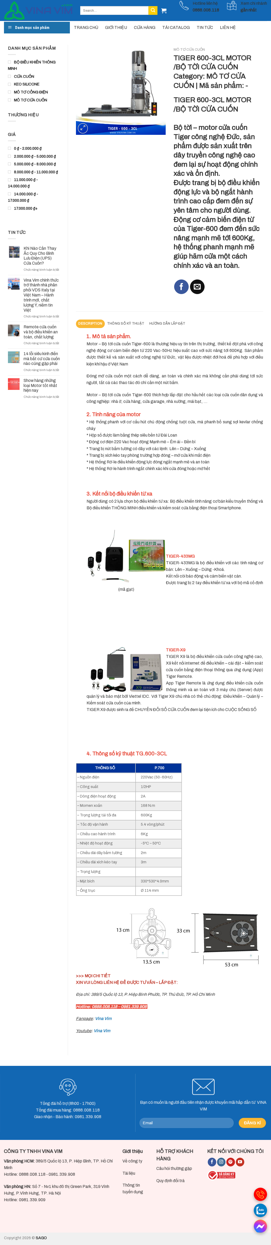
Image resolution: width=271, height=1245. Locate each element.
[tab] (90, 324)
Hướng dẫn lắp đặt (167, 323)
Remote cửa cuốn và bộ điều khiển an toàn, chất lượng (41, 332)
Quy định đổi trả (170, 1180)
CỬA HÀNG (144, 27)
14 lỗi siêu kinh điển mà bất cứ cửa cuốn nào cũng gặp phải (42, 358)
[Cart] (163, 10)
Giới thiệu (133, 1151)
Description (90, 323)
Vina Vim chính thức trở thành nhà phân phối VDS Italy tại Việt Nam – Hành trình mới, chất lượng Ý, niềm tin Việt (41, 295)
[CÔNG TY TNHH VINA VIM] (38, 10)
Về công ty (132, 1161)
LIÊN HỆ (228, 27)
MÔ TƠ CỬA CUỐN (189, 49)
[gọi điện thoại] (260, 1194)
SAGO (41, 1238)
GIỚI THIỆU (116, 27)
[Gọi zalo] (260, 1210)
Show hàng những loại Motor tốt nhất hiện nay (40, 385)
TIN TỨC (205, 27)
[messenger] (260, 1226)
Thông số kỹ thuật (125, 323)
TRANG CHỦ (86, 27)
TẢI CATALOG (176, 27)
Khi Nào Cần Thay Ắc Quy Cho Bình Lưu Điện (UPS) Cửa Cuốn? (40, 255)
